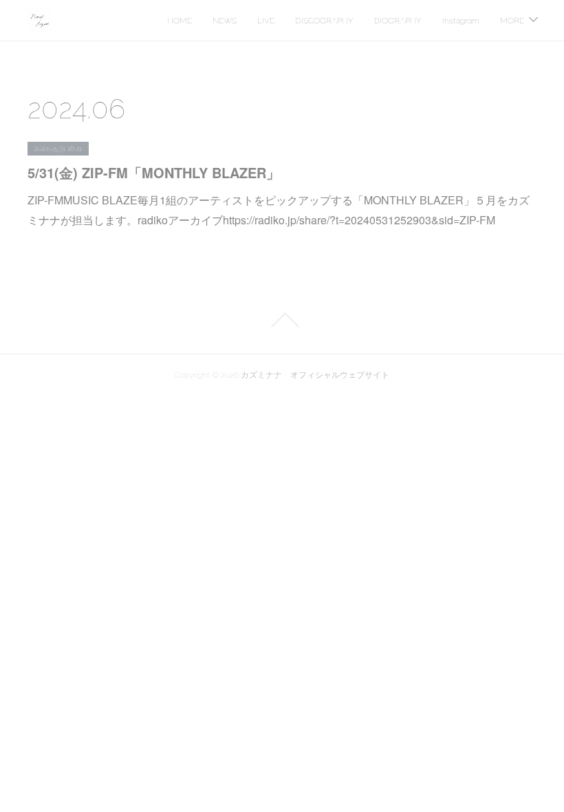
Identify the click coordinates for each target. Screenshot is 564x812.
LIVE (265, 20)
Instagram (460, 20)
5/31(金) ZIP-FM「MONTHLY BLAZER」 (154, 172)
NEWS (225, 20)
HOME (179, 20)
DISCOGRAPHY (324, 20)
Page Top (282, 320)
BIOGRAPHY (398, 20)
